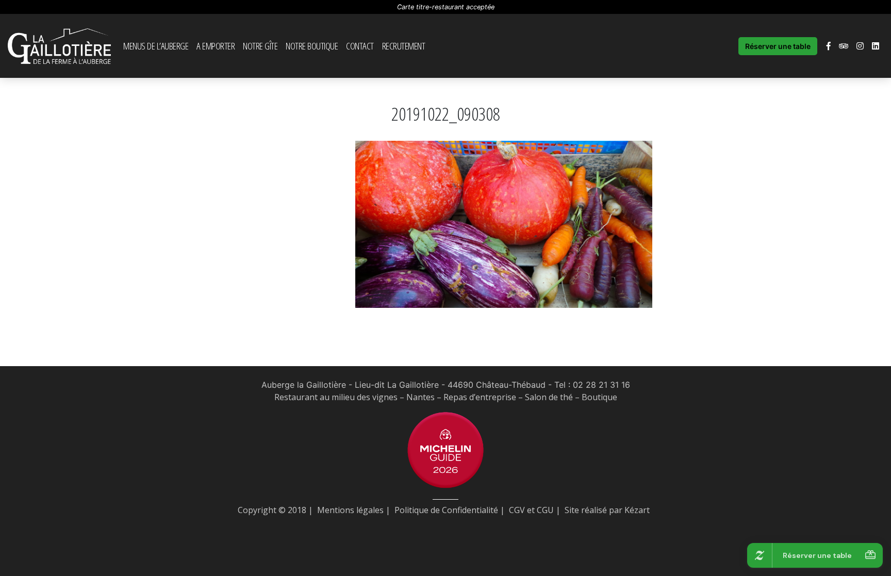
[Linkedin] (875, 46)
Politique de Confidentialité (446, 510)
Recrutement (403, 46)
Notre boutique (312, 46)
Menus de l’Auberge (155, 46)
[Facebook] (828, 46)
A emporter (215, 46)
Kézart (637, 510)
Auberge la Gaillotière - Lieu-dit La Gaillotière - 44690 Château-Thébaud (403, 385)
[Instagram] (860, 46)
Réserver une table (778, 46)
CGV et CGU (531, 510)
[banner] (59, 46)
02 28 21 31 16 (601, 385)
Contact (360, 46)
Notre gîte (260, 46)
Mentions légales (350, 510)
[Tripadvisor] (843, 46)
